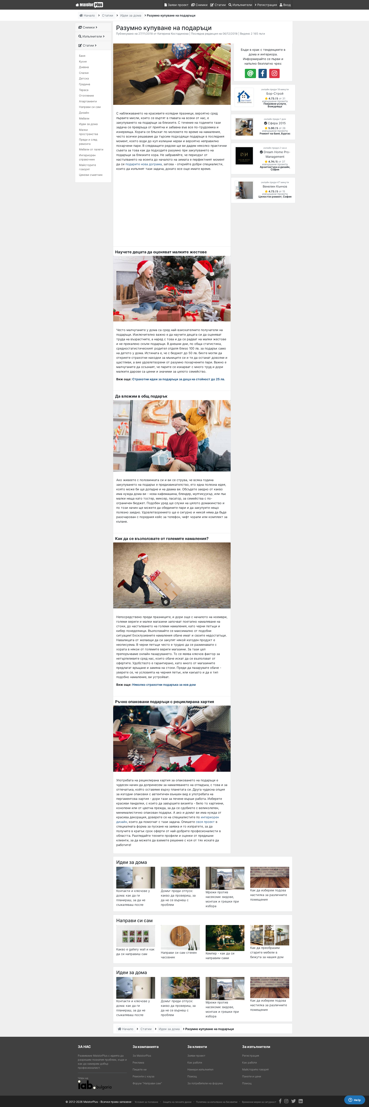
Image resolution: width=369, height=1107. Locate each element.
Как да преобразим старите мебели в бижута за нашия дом (266, 952)
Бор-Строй (274, 93)
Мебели (84, 118)
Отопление (86, 95)
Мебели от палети (91, 149)
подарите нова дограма (143, 164)
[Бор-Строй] (244, 97)
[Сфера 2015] (244, 127)
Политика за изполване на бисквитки (216, 1101)
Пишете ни (139, 1069)
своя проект (205, 822)
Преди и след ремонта (88, 141)
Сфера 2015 (277, 123)
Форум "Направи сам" (147, 1083)
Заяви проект (178, 5)
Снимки (201, 5)
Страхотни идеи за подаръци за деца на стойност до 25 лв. (178, 379)
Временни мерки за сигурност (259, 1101)
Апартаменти (88, 101)
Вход (286, 5)
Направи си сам (90, 106)
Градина (84, 84)
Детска (84, 78)
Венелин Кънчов (275, 186)
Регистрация (266, 5)
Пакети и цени (251, 1076)
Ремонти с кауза (143, 1076)
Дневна (84, 67)
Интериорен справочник (87, 157)
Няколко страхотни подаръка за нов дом (164, 685)
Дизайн (84, 112)
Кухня (83, 61)
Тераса (83, 90)
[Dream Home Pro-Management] (244, 155)
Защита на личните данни (177, 1101)
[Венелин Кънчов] (244, 190)
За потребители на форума (205, 1083)
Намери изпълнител (200, 1069)
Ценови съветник (91, 174)
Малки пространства (88, 132)
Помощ (192, 1076)
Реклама (138, 1062)
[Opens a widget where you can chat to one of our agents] (354, 1100)
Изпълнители (242, 5)
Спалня (84, 72)
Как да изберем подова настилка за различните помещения (268, 894)
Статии (220, 5)
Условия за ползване (146, 1101)
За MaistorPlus (142, 1055)
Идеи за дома (88, 124)
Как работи (194, 1062)
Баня (82, 55)
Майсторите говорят (87, 167)
